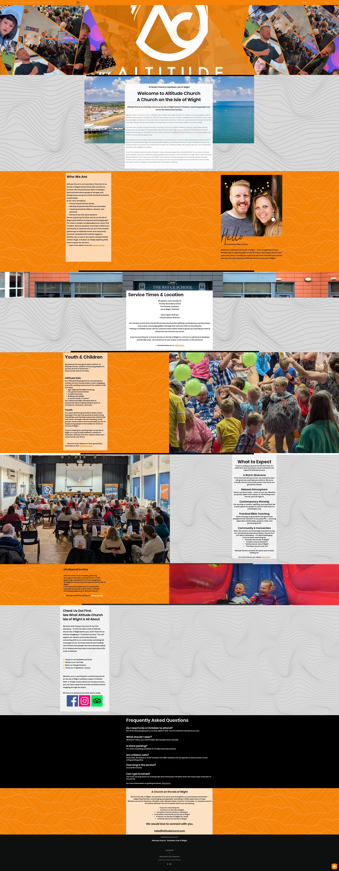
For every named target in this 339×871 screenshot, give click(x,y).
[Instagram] (84, 701)
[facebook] (303, 2)
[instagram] (306, 2)
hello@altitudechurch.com (169, 830)
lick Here (266, 557)
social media (97, 595)
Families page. (86, 446)
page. (102, 245)
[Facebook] (72, 701)
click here (166, 783)
